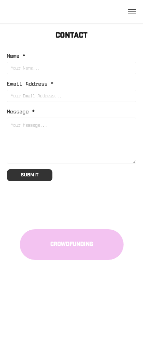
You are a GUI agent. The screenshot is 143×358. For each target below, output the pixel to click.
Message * (21, 111)
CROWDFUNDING (71, 244)
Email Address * (30, 83)
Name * (16, 55)
